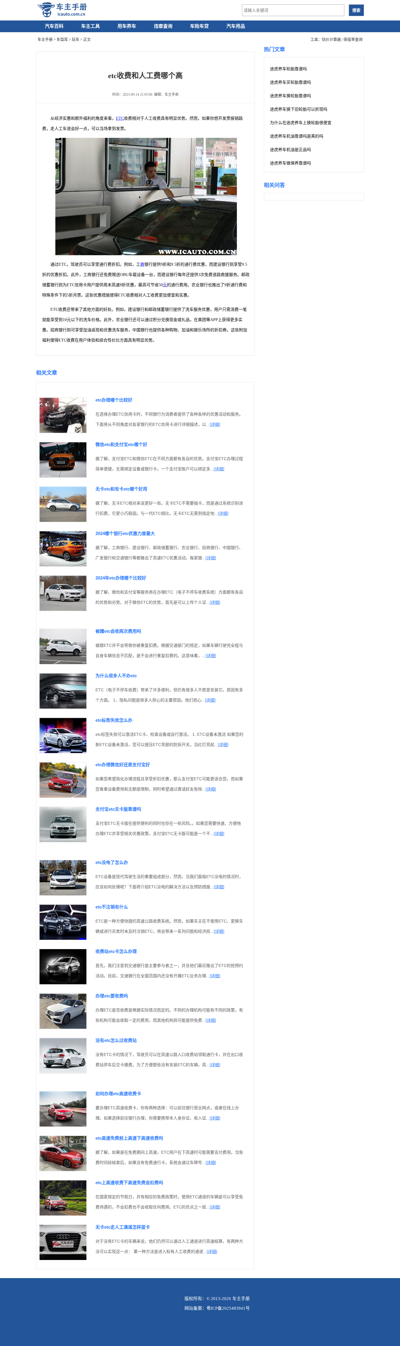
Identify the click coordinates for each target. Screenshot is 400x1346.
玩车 (75, 39)
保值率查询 (353, 39)
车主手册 (45, 39)
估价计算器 (331, 39)
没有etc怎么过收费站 (116, 1040)
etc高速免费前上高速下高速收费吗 (129, 1138)
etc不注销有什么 (111, 906)
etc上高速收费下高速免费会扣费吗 (129, 1182)
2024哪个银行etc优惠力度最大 (125, 533)
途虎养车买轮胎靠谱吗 (290, 82)
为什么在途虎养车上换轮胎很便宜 (300, 123)
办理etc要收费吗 (111, 995)
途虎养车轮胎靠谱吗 (288, 69)
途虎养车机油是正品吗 (290, 150)
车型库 (62, 39)
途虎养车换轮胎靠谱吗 (290, 96)
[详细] (215, 424)
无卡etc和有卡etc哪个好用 (121, 488)
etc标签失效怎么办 (113, 720)
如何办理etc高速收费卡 (118, 1093)
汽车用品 (235, 26)
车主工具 (90, 26)
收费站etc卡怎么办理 (116, 951)
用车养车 (126, 26)
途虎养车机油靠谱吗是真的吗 (296, 136)
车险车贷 (199, 26)
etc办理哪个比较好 (113, 399)
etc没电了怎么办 (111, 862)
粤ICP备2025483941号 (228, 1308)
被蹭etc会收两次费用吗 (118, 631)
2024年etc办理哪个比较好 (120, 577)
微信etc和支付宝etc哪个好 (121, 444)
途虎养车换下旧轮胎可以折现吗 (298, 109)
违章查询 (163, 26)
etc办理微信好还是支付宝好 (122, 764)
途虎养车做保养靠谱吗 (290, 163)
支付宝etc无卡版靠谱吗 (118, 809)
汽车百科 (54, 26)
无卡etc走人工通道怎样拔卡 (122, 1227)
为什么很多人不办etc (116, 675)
